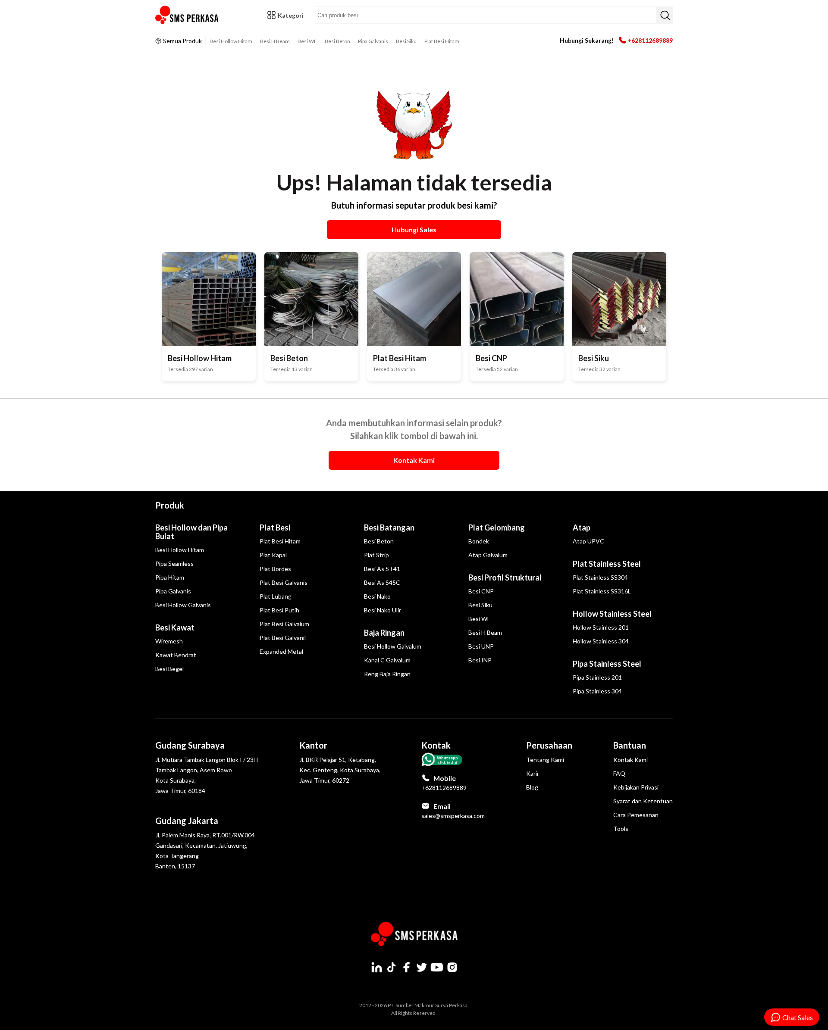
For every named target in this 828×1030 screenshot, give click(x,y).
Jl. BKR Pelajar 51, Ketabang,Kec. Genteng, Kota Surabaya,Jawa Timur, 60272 (339, 770)
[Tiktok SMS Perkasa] (391, 967)
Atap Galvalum (488, 555)
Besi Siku (406, 41)
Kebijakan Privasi (636, 787)
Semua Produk (182, 40)
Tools (620, 828)
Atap (581, 527)
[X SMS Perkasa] (421, 967)
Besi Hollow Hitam (231, 41)
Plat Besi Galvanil (283, 637)
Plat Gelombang (496, 527)
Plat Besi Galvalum (284, 623)
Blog (532, 787)
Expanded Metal (281, 651)
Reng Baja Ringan (387, 673)
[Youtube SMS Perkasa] (436, 967)
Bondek (478, 541)
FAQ (619, 773)
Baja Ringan (384, 632)
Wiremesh (169, 641)
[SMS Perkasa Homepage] (187, 15)
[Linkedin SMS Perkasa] (376, 967)
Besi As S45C (382, 582)
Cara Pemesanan (636, 814)
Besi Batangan (389, 527)
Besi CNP (481, 591)
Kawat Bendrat (175, 655)
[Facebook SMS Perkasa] (406, 967)
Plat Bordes (275, 568)
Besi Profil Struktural (505, 577)
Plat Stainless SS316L (602, 591)
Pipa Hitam (169, 577)
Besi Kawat (174, 627)
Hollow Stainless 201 (601, 627)
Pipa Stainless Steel (607, 663)
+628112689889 (650, 40)
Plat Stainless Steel (607, 563)
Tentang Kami (545, 759)
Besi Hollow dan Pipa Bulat (191, 531)
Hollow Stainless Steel (612, 613)
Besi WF (307, 41)
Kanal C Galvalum (387, 660)
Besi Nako (377, 596)
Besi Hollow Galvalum (392, 646)
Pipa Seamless (174, 563)
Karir (532, 773)
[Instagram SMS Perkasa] (451, 967)
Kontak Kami (630, 759)
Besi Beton (337, 41)
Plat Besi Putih (279, 610)
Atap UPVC (588, 541)
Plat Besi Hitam (441, 41)
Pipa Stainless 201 (597, 677)
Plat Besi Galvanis (283, 582)
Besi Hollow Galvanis (183, 605)
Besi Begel (169, 668)
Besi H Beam (275, 41)
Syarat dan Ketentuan (643, 801)
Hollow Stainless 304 (601, 641)
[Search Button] (664, 15)
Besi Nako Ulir (382, 610)
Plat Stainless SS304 (600, 577)
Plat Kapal (273, 555)
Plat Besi (275, 527)
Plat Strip (376, 555)
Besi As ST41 (382, 568)
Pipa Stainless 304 (597, 691)
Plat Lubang (276, 596)
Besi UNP (481, 646)
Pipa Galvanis (373, 41)
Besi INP (480, 660)
